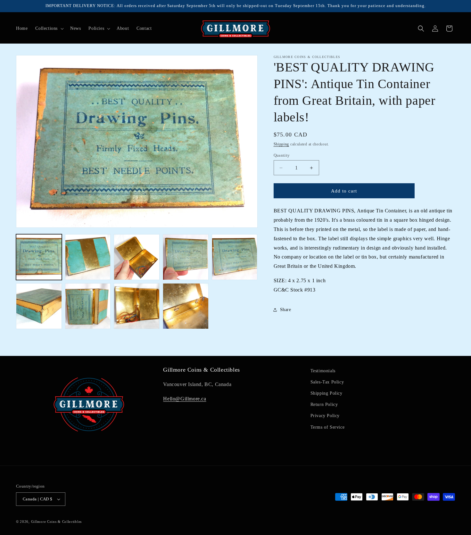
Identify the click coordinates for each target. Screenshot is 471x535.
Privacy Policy (325, 415)
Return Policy (324, 404)
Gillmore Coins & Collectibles (56, 521)
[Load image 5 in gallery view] (235, 257)
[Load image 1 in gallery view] (39, 257)
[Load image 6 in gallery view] (39, 306)
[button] (48, 28)
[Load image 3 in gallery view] (137, 257)
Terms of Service (327, 427)
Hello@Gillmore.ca (184, 398)
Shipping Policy (326, 393)
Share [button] (285, 309)
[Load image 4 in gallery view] (186, 257)
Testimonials (322, 370)
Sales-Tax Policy (327, 382)
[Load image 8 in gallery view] (137, 306)
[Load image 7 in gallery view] (88, 306)
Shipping (281, 144)
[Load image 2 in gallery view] (88, 257)
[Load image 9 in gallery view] (186, 306)
